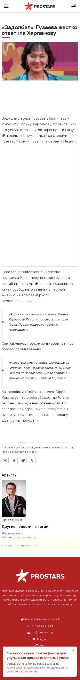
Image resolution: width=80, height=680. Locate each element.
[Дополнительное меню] (74, 6)
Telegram (42, 639)
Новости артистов (25, 537)
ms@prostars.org (42, 632)
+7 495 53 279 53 (42, 625)
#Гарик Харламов (12, 533)
